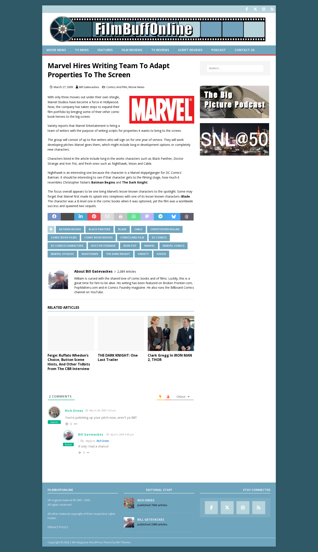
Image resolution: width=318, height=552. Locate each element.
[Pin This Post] (94, 217)
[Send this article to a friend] (107, 217)
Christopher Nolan (164, 229)
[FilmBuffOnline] (159, 43)
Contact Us (245, 50)
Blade (122, 229)
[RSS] (272, 9)
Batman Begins (70, 229)
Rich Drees (74, 410)
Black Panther (99, 229)
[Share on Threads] (187, 217)
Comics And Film (116, 87)
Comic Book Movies (98, 237)
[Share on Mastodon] (147, 217)
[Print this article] (120, 217)
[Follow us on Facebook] (247, 9)
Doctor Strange (103, 246)
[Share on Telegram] (160, 217)
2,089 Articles (126, 271)
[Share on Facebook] (54, 217)
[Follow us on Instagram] (263, 9)
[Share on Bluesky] (173, 217)
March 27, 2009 (63, 87)
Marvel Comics (173, 246)
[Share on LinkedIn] (80, 217)
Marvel (149, 246)
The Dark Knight (118, 254)
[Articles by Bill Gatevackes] (129, 525)
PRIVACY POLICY (58, 527)
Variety (143, 254)
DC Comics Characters (67, 246)
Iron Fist (130, 246)
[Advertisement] (235, 187)
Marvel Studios (62, 254)
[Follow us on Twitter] (255, 9)
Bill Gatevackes (89, 87)
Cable (138, 229)
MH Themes (123, 542)
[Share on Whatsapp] (133, 217)
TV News (82, 50)
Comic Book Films (64, 237)
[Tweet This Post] (67, 217)
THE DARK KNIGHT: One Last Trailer (118, 357)
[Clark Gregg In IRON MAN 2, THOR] (171, 333)
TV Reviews (160, 50)
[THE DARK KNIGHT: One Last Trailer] (121, 333)
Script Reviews (190, 50)
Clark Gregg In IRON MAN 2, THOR (170, 357)
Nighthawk (90, 254)
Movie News (56, 50)
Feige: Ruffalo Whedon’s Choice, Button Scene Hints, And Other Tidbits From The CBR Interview (69, 362)
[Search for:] (235, 68)
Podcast (218, 50)
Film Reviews (132, 50)
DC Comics (159, 237)
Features (105, 50)
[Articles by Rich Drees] (129, 506)
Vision (161, 254)
